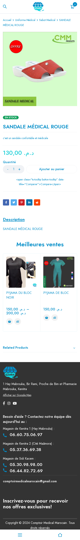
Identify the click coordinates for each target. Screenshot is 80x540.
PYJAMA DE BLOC (56, 293)
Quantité (9, 162)
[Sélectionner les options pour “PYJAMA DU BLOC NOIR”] (9, 321)
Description (14, 219)
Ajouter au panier (51, 169)
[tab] (14, 219)
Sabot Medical (47, 20)
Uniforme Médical (25, 20)
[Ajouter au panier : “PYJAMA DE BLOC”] (46, 317)
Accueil (7, 20)
